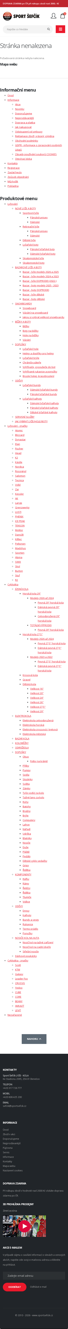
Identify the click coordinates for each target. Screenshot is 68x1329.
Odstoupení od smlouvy (28, 131)
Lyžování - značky (18, 426)
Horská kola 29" (32, 593)
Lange (18, 503)
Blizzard (19, 435)
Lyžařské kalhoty (32, 398)
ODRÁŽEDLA (22, 747)
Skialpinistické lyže (33, 258)
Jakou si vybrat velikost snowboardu (43, 317)
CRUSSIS (20, 983)
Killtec (18, 539)
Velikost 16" (37, 688)
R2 (16, 580)
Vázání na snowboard (35, 312)
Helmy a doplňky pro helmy (38, 353)
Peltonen (20, 543)
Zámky (26, 788)
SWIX (18, 562)
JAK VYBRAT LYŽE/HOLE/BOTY (31, 421)
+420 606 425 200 (12, 1097)
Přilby (26, 765)
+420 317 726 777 (12, 1087)
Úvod (11, 95)
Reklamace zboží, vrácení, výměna (34, 136)
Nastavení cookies (13, 1170)
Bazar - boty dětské (34, 299)
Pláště (26, 851)
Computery (29, 820)
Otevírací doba (23, 158)
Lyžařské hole (31, 349)
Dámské (35, 222)
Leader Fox (21, 978)
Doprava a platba (25, 122)
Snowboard (29, 308)
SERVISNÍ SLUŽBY (24, 417)
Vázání (27, 340)
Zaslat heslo (15, 172)
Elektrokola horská (33, 725)
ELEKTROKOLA (23, 716)
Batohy (27, 806)
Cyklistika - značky (18, 960)
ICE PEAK (20, 521)
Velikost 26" (37, 702)
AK (16, 498)
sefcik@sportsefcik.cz (14, 1105)
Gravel (26, 679)
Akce (18, 104)
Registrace (14, 168)
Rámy (26, 883)
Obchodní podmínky (26, 140)
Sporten (19, 552)
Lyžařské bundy (32, 385)
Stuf (17, 575)
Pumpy (27, 770)
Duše (26, 847)
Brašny (27, 811)
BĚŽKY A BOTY (23, 321)
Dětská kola (29, 684)
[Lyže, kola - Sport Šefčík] (21, 16)
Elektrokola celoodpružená (38, 720)
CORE (18, 996)
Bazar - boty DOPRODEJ (36, 290)
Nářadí (26, 829)
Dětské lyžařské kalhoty (43, 412)
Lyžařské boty (31, 244)
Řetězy (26, 888)
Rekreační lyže (31, 226)
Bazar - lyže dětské (33, 294)
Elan (17, 444)
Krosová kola (30, 675)
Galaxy (19, 974)
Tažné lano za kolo (33, 797)
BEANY (18, 1001)
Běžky (26, 326)
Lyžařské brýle (31, 358)
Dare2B (19, 534)
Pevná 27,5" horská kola (52, 643)
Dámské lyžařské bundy (44, 389)
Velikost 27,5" (38, 706)
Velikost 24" (37, 697)
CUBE (18, 992)
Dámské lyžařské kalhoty (44, 403)
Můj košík (13, 181)
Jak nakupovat (23, 127)
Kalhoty (27, 915)
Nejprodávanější (24, 118)
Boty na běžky (31, 330)
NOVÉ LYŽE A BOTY (25, 208)
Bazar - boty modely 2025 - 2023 (41, 285)
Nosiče (26, 842)
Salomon (20, 475)
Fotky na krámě (39, 761)
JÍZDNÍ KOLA (21, 589)
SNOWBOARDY (23, 303)
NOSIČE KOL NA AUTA (27, 938)
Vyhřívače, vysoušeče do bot (39, 367)
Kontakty (13, 163)
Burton (19, 571)
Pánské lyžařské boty (42, 249)
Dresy (26, 910)
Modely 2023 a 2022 (41, 657)
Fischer (19, 448)
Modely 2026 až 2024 (42, 598)
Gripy (26, 865)
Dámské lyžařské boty (43, 253)
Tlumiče (27, 897)
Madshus (20, 548)
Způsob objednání (18, 177)
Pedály (27, 856)
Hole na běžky (31, 335)
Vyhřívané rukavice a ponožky (40, 371)
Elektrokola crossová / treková (40, 729)
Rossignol (20, 471)
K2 (16, 457)
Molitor (19, 530)
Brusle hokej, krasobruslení (38, 376)
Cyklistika (13, 584)
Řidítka (26, 870)
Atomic (19, 430)
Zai (17, 489)
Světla (26, 784)
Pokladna (13, 186)
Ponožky (27, 933)
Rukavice (28, 924)
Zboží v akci (9, 1134)
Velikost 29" (37, 711)
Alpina (18, 557)
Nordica (19, 466)
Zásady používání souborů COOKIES (36, 154)
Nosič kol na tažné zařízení (38, 942)
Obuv (26, 756)
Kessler (19, 494)
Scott (18, 965)
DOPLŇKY (20, 344)
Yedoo (18, 987)
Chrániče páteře (32, 362)
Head (18, 453)
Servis (6, 1152)
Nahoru (33, 1039)
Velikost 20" (37, 693)
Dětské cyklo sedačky (35, 861)
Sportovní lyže (31, 213)
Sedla (26, 774)
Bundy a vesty (31, 919)
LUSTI (18, 512)
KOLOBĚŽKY (22, 743)
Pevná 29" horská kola (51, 602)
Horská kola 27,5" (33, 634)
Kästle (18, 462)
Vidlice (26, 901)
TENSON (20, 525)
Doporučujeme (23, 113)
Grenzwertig (22, 507)
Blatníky (27, 838)
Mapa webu (9, 1165)
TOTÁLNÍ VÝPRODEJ (41, 625)
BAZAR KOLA (22, 738)
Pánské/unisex (39, 217)
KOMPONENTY (23, 874)
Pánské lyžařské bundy (43, 394)
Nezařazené (15, 1015)
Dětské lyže (29, 240)
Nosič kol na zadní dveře (37, 947)
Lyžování (13, 204)
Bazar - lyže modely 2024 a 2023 (41, 276)
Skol (17, 566)
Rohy (26, 802)
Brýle (26, 815)
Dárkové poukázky (26, 956)
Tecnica (19, 480)
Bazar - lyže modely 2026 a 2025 (41, 272)
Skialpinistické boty (34, 262)
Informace (13, 100)
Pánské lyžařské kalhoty (44, 407)
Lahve (26, 824)
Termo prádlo (30, 928)
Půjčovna (7, 1147)
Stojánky (28, 779)
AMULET (19, 1006)
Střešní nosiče (31, 951)
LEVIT (18, 1010)
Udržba (27, 833)
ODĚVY (19, 380)
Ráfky (26, 879)
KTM (17, 969)
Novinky (19, 109)
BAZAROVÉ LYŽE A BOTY (28, 267)
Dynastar (20, 439)
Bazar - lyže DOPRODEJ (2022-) (39, 281)
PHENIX (19, 516)
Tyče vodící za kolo (33, 793)
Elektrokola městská (34, 734)
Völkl (18, 484)
